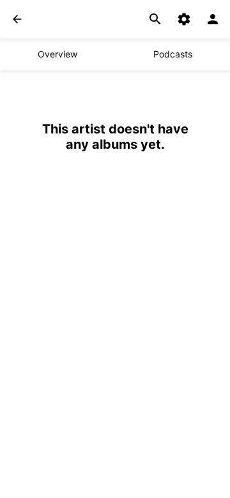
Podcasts (172, 54)
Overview (57, 54)
